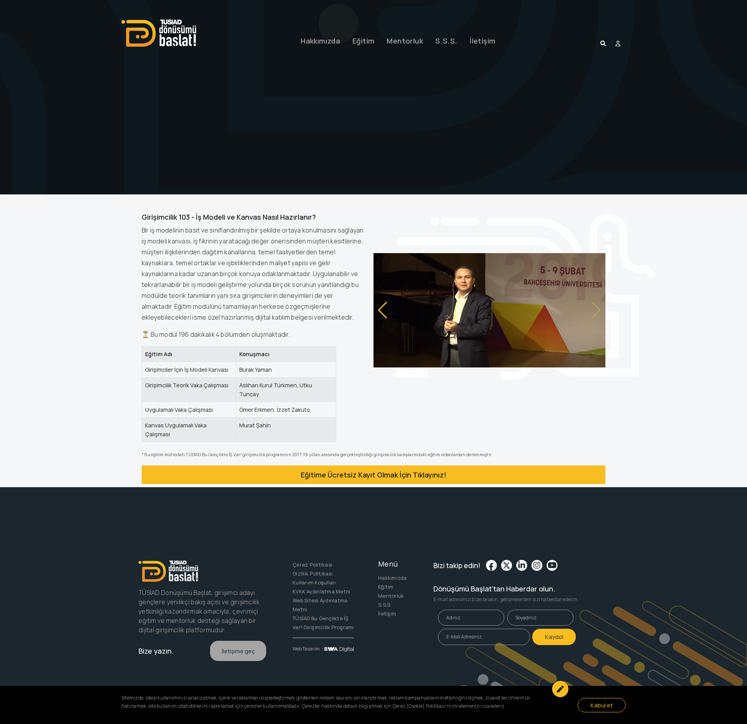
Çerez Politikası (312, 564)
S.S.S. (446, 40)
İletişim (482, 40)
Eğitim (363, 40)
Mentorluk (405, 40)
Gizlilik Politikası (313, 573)
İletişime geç (238, 651)
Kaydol (554, 636)
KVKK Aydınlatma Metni (321, 591)
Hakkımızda (320, 40)
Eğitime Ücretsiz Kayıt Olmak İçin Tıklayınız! (373, 474)
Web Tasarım (306, 648)
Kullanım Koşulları (314, 582)
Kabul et (602, 705)
